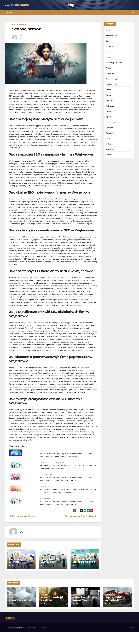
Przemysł (110, 101)
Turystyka (110, 133)
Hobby (109, 52)
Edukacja (109, 46)
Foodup (34, 628)
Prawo (108, 95)
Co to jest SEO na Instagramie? (52, 463)
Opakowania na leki (20, 599)
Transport (110, 128)
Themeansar (43, 628)
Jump (69, 5)
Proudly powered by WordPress (15, 628)
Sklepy (109, 111)
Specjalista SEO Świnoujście (50, 560)
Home (9, 13)
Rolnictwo (110, 106)
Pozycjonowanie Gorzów (23, 516)
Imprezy (109, 57)
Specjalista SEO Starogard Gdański (84, 560)
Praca (108, 90)
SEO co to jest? (46, 475)
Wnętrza (109, 149)
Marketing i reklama (19, 24)
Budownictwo (111, 36)
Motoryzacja (111, 73)
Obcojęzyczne (111, 84)
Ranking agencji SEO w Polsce (21, 560)
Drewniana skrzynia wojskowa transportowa (85, 600)
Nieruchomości (112, 79)
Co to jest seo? (45, 487)
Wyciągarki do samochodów (113, 598)
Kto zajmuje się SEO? (48, 499)
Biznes (108, 30)
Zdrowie (109, 155)
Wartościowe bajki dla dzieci (52, 598)
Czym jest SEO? (46, 451)
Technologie (111, 122)
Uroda (108, 138)
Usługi (108, 144)
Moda (108, 68)
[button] (133, 13)
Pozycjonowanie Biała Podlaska (79, 516)
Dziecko (109, 41)
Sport (108, 117)
